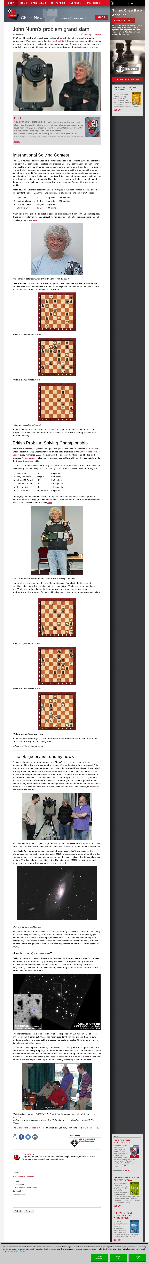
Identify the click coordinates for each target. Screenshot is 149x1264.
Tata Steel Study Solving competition (68, 41)
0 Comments (96, 35)
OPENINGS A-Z (38, 3)
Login (130, 3)
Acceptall (137, 1258)
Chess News (33, 17)
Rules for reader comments (23, 1176)
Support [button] (74, 3)
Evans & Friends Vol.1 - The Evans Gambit (126, 88)
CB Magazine (57, 3)
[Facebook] (21, 1137)
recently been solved (56, 863)
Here (48, 1249)
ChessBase (28, 1154)
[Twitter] (28, 1137)
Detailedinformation (99, 1258)
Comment (17, 1191)
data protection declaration (16, 1251)
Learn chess (92, 3)
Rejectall (118, 1258)
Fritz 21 (18, 118)
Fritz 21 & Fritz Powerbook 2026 (123, 1141)
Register (33, 1187)
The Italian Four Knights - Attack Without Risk (123, 1215)
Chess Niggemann (86, 1141)
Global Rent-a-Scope (47, 771)
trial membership (90, 1128)
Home (23, 3)
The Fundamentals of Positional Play (126, 1178)
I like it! (87, 35)
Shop (11, 3)
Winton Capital (28, 458)
